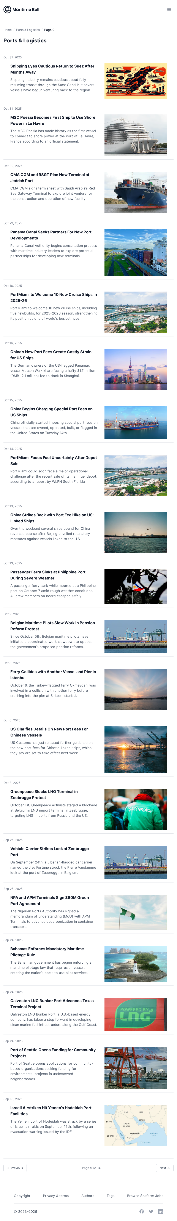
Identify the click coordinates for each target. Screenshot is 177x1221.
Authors (87, 1196)
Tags (110, 1196)
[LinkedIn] (160, 1211)
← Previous (15, 1168)
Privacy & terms (56, 1196)
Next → (165, 1168)
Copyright (22, 1196)
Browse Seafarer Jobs (145, 1196)
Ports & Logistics (28, 30)
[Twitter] (151, 1211)
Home (7, 30)
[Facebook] (141, 1211)
